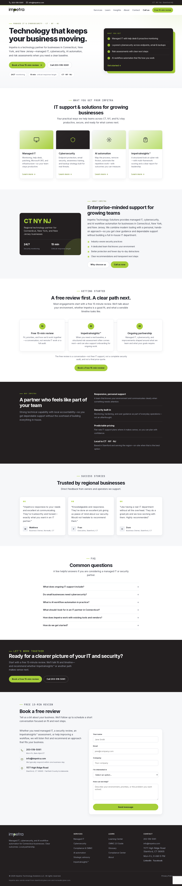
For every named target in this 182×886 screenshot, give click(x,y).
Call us (146, 10)
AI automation (80, 853)
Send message (125, 807)
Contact (136, 10)
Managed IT (79, 839)
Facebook (157, 860)
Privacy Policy (167, 876)
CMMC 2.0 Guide (115, 843)
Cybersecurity (80, 843)
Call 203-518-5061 (59, 65)
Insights (117, 10)
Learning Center (115, 839)
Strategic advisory (82, 857)
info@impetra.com (36, 2)
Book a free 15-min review (25, 65)
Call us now (119, 264)
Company (97, 758)
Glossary (112, 848)
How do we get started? (55, 625)
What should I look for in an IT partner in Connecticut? (71, 609)
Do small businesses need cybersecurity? (65, 594)
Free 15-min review (162, 10)
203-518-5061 (17, 2)
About (126, 10)
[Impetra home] (16, 10)
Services (98, 10)
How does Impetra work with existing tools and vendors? (72, 617)
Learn (107, 10)
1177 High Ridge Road (37, 767)
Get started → (114, 65)
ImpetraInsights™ (81, 862)
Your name (97, 734)
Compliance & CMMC (83, 848)
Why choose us (98, 264)
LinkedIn (147, 860)
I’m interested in (100, 770)
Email (95, 746)
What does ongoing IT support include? (63, 586)
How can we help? (100, 782)
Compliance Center (117, 853)
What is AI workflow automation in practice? (66, 602)
